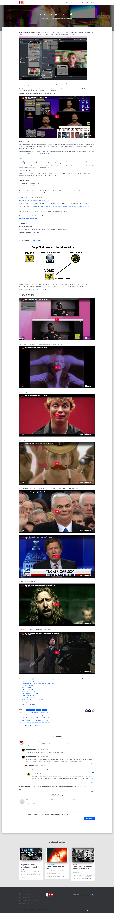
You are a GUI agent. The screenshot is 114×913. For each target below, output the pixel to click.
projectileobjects (34, 722)
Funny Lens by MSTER (28, 683)
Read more (24, 877)
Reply (93, 748)
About (72, 2)
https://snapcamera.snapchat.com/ (28, 218)
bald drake (36, 712)
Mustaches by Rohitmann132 (29, 691)
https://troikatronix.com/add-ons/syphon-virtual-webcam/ (34, 200)
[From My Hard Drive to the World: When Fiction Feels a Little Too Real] (83, 854)
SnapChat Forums (48, 153)
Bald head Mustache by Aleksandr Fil (31, 693)
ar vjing (31, 712)
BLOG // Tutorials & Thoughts (87, 2)
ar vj (28, 712)
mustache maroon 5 (30, 720)
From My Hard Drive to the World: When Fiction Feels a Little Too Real (82, 868)
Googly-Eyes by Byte (27, 685)
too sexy (22, 725)
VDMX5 (38, 232)
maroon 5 (22, 720)
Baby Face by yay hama (39, 681)
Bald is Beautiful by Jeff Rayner (30, 705)
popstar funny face (46, 720)
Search (73, 892)
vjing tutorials (35, 725)
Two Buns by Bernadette (28, 697)
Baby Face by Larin (27, 681)
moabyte (27, 741)
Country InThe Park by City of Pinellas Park (33, 699)
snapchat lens (48, 722)
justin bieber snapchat (45, 717)
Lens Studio (23, 34)
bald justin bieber (44, 712)
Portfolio (77, 2)
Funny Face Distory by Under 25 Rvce (44, 683)
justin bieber (36, 717)
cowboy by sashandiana (28, 703)
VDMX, (32, 84)
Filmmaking (75, 864)
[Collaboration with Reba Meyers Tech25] (57, 854)
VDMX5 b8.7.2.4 (37, 241)
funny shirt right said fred (26, 717)
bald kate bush (23, 715)
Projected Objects (25, 862)
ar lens (24, 712)
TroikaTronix (89, 165)
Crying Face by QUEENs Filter (29, 695)
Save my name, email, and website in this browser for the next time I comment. (48, 814)
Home (67, 2)
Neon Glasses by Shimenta (29, 687)
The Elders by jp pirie (27, 689)
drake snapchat (41, 715)
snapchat (41, 722)
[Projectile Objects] (21, 2)
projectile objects (24, 722)
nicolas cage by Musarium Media (30, 701)
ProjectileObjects (31, 749)
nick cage (38, 720)
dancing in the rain (32, 715)
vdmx (26, 725)
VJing (29, 725)
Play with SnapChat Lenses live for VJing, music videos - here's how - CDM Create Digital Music (46, 786)
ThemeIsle (92, 910)
